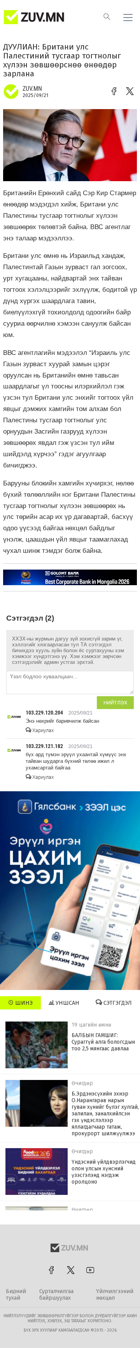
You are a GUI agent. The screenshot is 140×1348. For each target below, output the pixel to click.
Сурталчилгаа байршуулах (56, 1294)
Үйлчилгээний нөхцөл (114, 1294)
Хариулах (42, 730)
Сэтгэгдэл (117, 1003)
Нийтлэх (115, 703)
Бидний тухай (16, 1294)
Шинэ (23, 1003)
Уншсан (66, 1003)
